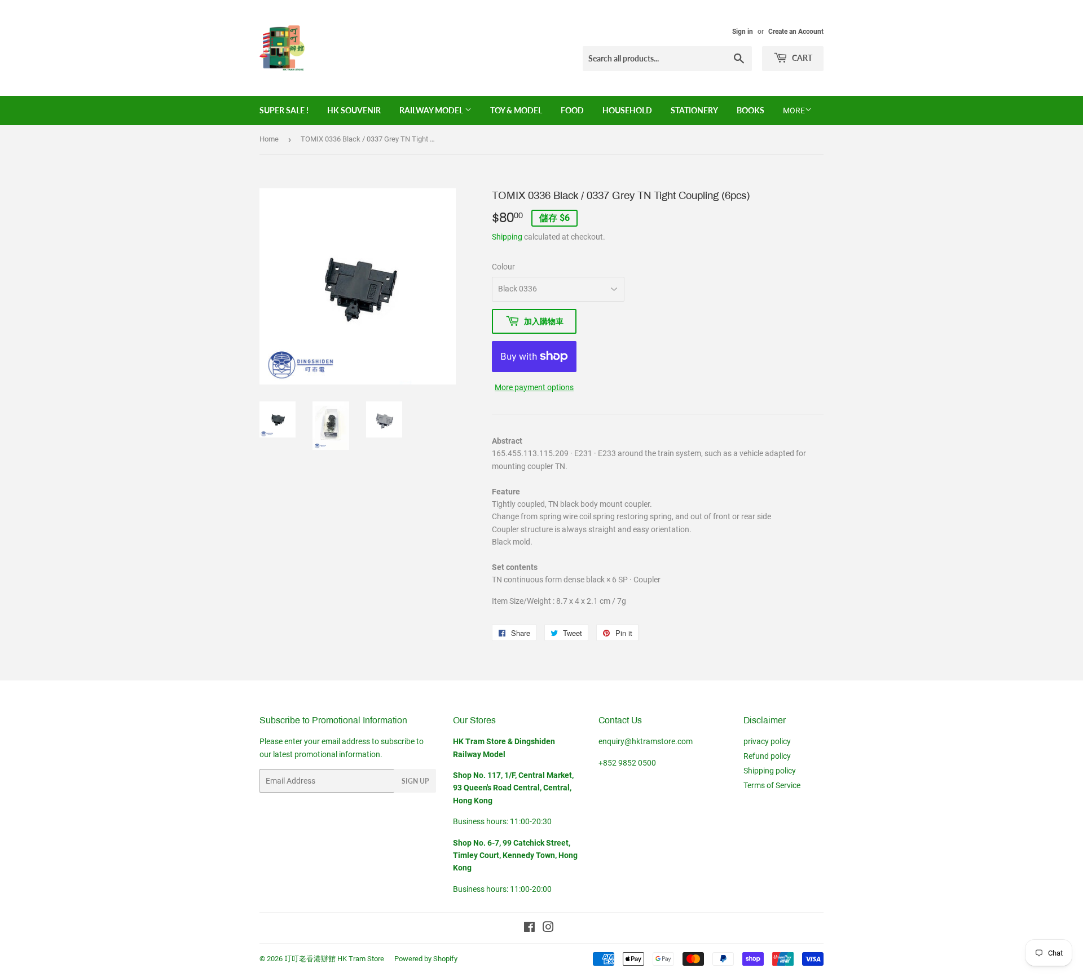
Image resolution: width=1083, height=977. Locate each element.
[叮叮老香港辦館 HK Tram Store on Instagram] (548, 928)
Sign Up (415, 781)
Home (269, 139)
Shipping (507, 236)
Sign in (742, 32)
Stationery (694, 110)
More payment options (534, 387)
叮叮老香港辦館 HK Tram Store (334, 958)
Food (572, 110)
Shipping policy (769, 770)
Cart (801, 58)
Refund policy (767, 756)
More (794, 110)
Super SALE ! (284, 110)
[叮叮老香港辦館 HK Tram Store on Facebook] (529, 928)
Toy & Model (516, 110)
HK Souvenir (354, 110)
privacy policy (767, 741)
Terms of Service (771, 785)
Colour (503, 266)
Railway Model (432, 110)
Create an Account (796, 32)
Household (627, 110)
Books (750, 110)
